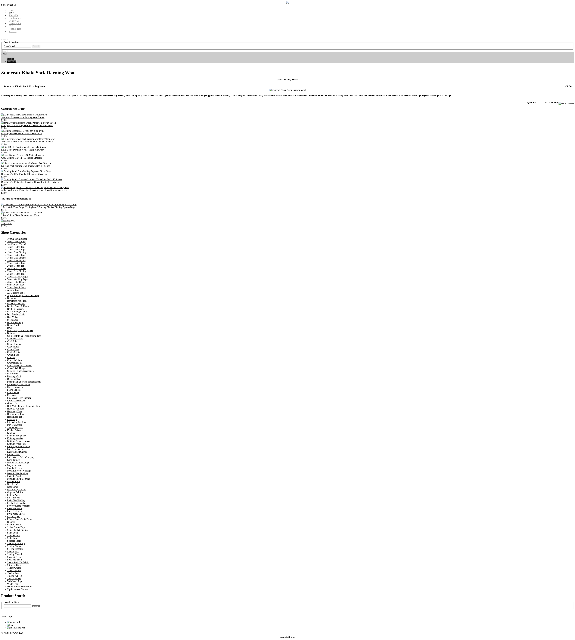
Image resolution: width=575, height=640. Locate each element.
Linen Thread (13, 454)
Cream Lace (13, 354)
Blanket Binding (15, 322)
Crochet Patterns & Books (19, 365)
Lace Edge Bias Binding (18, 446)
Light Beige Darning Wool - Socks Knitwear (22, 149)
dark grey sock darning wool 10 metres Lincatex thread (27, 125)
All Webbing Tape (16, 292)
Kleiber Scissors (14, 430)
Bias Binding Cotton (17, 311)
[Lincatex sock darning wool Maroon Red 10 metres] (26, 163)
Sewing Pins (13, 551)
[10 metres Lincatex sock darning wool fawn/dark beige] (28, 139)
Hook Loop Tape (15, 416)
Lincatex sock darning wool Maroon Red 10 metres (25, 166)
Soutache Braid (14, 559)
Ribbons (11, 522)
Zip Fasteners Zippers (17, 589)
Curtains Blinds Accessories (20, 371)
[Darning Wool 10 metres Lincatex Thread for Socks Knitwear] (31, 179)
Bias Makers (13, 317)
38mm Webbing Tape (17, 279)
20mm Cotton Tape (16, 266)
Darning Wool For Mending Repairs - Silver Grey (24, 174)
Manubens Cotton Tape (18, 462)
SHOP (279, 80)
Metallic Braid (14, 476)
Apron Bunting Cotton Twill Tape (23, 295)
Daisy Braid (13, 373)
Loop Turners (13, 460)
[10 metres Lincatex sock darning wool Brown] (24, 114)
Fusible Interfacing (16, 400)
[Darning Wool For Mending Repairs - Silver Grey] (26, 171)
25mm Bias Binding (16, 271)
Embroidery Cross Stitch (18, 384)
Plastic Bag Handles (16, 503)
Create (293, 637)
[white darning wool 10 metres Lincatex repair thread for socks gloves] (35, 187)
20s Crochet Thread (16, 268)
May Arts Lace (14, 465)
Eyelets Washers (15, 387)
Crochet (11, 357)
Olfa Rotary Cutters (16, 489)
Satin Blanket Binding (17, 530)
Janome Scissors (15, 427)
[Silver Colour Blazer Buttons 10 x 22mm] (21, 212)
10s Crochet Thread (16, 244)
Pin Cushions (13, 497)
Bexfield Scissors (15, 309)
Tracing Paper (13, 573)
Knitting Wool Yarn (16, 443)
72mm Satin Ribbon (16, 287)
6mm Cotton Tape (15, 284)
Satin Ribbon (13, 535)
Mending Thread (291, 80)
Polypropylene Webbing (18, 505)
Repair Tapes (13, 516)
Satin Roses (12, 538)
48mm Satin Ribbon (16, 282)
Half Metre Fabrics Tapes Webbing (23, 406)
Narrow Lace (13, 481)
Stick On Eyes (14, 565)
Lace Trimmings (15, 449)
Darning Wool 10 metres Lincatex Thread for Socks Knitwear (30, 182)
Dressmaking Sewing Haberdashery (24, 381)
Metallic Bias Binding (17, 473)
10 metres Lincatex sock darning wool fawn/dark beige (27, 141)
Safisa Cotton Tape (16, 527)
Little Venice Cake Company (21, 457)
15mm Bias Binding (16, 252)
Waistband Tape (14, 581)
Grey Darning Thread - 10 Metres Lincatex (21, 158)
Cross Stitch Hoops (16, 368)
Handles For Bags (15, 408)
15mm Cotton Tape (16, 255)
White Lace (12, 584)
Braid (9, 328)
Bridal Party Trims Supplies (20, 330)
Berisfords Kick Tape (17, 301)
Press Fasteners (14, 511)
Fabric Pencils (14, 390)
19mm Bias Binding (16, 260)
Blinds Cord (13, 325)
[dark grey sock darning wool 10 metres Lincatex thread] (28, 122)
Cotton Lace (13, 346)
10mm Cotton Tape (16, 241)
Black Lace (12, 319)
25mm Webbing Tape (17, 276)
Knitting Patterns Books (18, 441)
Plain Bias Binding (16, 500)
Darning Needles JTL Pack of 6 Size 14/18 (21, 133)
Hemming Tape (14, 411)
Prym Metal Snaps (16, 514)
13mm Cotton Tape (16, 247)
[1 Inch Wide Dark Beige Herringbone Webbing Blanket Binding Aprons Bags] (39, 204)
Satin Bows (12, 532)
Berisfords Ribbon (16, 303)
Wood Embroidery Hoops (19, 586)
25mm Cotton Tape (16, 274)
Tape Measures (14, 570)
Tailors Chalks (14, 567)
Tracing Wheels (14, 576)
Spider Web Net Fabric (18, 562)
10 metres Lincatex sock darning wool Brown (22, 117)
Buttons (11, 333)
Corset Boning (14, 344)
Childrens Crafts (15, 338)
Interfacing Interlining (17, 422)
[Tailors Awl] (8, 220)
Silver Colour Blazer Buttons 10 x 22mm (20, 215)
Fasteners (11, 395)
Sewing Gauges (14, 546)
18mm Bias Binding (16, 257)
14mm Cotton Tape (16, 249)
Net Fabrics (12, 487)
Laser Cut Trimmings (17, 452)
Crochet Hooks (14, 363)
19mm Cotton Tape (16, 263)
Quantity (531, 103)
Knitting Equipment (16, 435)
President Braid (14, 508)
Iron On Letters (14, 425)
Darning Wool (14, 376)
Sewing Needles (15, 549)
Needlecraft (12, 484)
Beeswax (11, 298)
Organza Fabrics (15, 492)
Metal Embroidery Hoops (19, 470)
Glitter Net (12, 403)
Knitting (11, 433)
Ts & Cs (12, 31)
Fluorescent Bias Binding (19, 398)
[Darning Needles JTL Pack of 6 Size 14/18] (22, 131)
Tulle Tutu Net (14, 578)
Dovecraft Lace (14, 379)
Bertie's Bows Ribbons (18, 306)
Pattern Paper (13, 495)
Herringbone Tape (15, 414)
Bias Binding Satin (16, 314)
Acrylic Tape (13, 290)
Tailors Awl (6, 223)
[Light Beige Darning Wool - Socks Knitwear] (23, 147)
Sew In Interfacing (16, 543)
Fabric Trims (13, 392)
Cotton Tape (13, 349)
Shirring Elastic (14, 557)
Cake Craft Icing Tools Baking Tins (24, 336)
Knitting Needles (15, 438)
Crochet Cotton (14, 360)
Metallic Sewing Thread (18, 478)
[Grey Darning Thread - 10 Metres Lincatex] (22, 155)
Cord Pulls (12, 341)
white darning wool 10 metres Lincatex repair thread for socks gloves (33, 190)
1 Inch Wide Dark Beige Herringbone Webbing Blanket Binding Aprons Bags (38, 207)
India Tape (12, 419)
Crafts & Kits (13, 352)
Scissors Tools (14, 540)
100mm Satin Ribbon (17, 239)
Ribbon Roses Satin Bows (19, 519)
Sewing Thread (14, 554)
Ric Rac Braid (14, 524)
